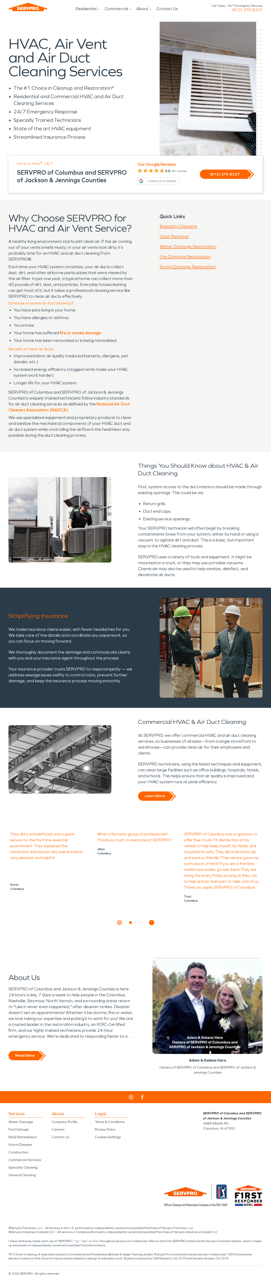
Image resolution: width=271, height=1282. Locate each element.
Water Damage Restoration (188, 246)
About (142, 9)
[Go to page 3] (140, 922)
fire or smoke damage (80, 332)
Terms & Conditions (109, 1122)
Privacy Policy (105, 1129)
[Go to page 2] (135, 922)
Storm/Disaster (20, 1145)
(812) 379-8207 (247, 10)
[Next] (151, 922)
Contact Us (167, 8)
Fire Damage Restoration (185, 256)
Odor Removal (174, 236)
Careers (58, 1129)
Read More (25, 1055)
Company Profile (64, 1122)
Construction (18, 1152)
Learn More (155, 796)
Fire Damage (18, 1129)
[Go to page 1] (130, 922)
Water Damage (20, 1122)
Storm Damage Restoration (188, 266)
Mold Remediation (22, 1137)
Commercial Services (24, 1160)
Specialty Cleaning (178, 226)
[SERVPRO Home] (27, 7)
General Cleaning (22, 1175)
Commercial (116, 9)
